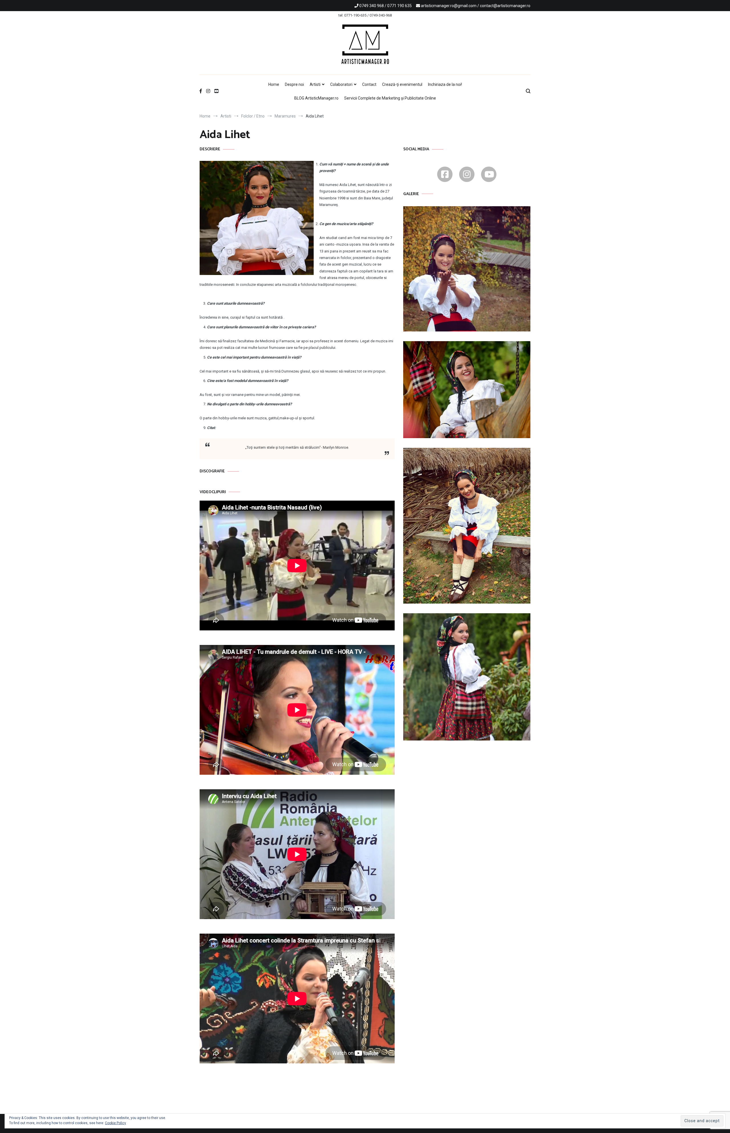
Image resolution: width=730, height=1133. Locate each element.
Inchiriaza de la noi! (445, 84)
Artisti (315, 84)
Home (273, 84)
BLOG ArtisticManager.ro (316, 98)
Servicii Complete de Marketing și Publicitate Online (390, 98)
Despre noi (294, 84)
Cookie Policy (115, 1123)
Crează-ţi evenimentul (402, 84)
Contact (369, 84)
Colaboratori (341, 84)
